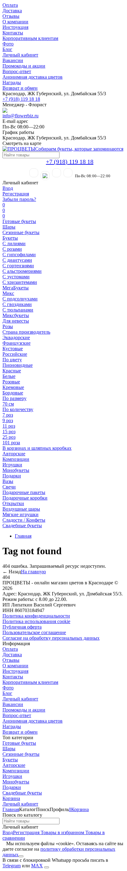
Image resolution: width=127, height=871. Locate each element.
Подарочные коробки (24, 497)
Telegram (11, 865)
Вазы (7, 481)
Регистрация (15, 193)
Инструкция (15, 27)
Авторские (13, 453)
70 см (8, 403)
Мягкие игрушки (20, 514)
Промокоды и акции (23, 66)
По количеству (17, 409)
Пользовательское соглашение (34, 632)
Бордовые (12, 392)
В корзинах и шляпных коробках (37, 448)
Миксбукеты (15, 315)
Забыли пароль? (19, 199)
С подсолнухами (20, 298)
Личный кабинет (20, 54)
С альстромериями (22, 271)
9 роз (7, 420)
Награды (11, 82)
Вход (7, 188)
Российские (14, 354)
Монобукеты (15, 470)
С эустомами (16, 276)
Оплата (10, 5)
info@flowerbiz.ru (20, 115)
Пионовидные (17, 365)
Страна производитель (26, 332)
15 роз (8, 431)
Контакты (12, 32)
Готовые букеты (19, 221)
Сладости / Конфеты (23, 520)
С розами (12, 249)
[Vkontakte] (67, 172)
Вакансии (12, 60)
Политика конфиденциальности (36, 615)
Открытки (13, 503)
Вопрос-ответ (16, 71)
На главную (33, 571)
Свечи (9, 486)
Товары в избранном (61, 832)
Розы (7, 326)
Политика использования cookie (36, 621)
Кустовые (12, 348)
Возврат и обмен (20, 88)
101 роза (11, 442)
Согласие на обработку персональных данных (51, 638)
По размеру (14, 398)
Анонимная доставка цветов (32, 77)
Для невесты (15, 321)
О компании (15, 21)
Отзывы (10, 16)
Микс (8, 293)
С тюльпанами (17, 309)
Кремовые (13, 387)
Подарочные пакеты (23, 492)
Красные (11, 370)
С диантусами (17, 260)
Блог (7, 49)
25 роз (8, 437)
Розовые (11, 381)
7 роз (7, 415)
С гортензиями (18, 265)
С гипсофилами (19, 254)
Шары (8, 227)
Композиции (15, 459)
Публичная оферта (22, 627)
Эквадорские (16, 337)
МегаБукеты (15, 287)
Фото (8, 43)
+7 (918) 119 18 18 (21, 99)
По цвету (12, 359)
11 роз (8, 426)
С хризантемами (19, 282)
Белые (8, 376)
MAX (37, 865)
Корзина (11, 798)
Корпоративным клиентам (30, 38)
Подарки (11, 475)
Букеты (10, 238)
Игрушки (12, 464)
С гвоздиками (17, 304)
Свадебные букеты (22, 525)
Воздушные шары (21, 509)
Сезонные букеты (20, 232)
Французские (16, 343)
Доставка (12, 10)
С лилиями (14, 243)
